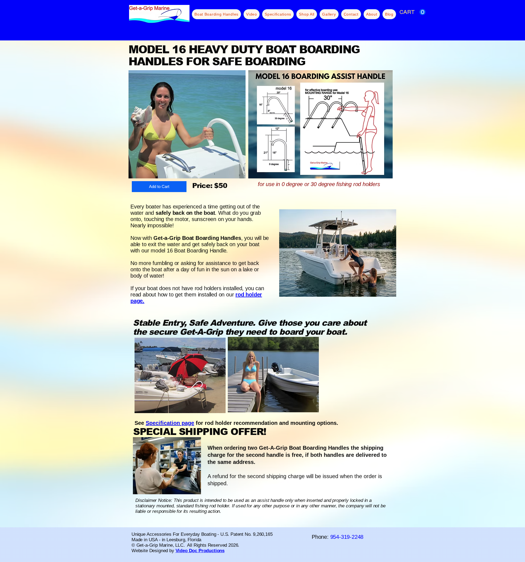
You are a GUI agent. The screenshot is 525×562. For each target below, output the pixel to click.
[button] (412, 12)
